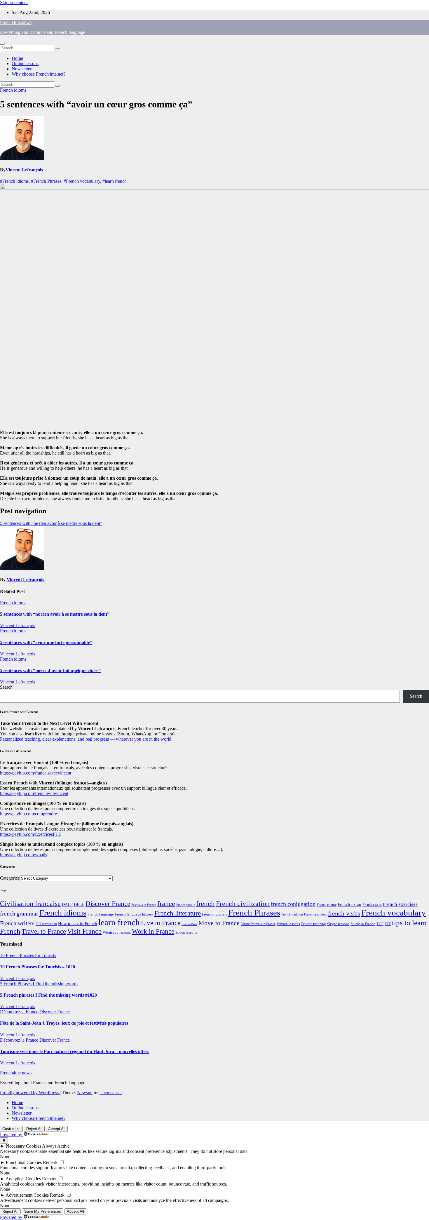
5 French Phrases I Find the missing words (39, 983)
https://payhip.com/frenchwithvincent (34, 793)
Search (6, 687)
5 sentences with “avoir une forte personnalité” (46, 642)
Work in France (153, 931)
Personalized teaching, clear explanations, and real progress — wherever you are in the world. (86, 739)
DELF (79, 904)
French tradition (292, 914)
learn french (119, 922)
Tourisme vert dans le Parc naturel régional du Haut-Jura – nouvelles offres (74, 1051)
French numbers (214, 914)
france (166, 903)
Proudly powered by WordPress (30, 1092)
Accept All (56, 1129)
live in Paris (189, 924)
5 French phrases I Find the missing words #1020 (48, 995)
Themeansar (111, 1092)
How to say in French (77, 923)
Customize (11, 1129)
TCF (379, 924)
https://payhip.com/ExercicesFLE (30, 834)
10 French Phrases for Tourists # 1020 (37, 966)
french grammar (19, 913)
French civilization (243, 903)
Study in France (362, 924)
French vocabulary (393, 912)
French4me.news (16, 22)
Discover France (108, 903)
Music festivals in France (258, 924)
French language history (134, 914)
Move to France (219, 923)
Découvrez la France (19, 1011)
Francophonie (185, 904)
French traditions (315, 914)
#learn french (114, 181)
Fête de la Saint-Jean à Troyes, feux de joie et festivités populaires (64, 1023)
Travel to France (44, 931)
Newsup (85, 1092)
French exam (349, 904)
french (205, 903)
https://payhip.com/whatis (23, 854)
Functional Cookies (24, 1162)
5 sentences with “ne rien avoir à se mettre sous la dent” (51, 523)
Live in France (160, 923)
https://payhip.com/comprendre (28, 813)
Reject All (34, 1129)
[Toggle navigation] (2, 44)
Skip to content (14, 2)
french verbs (344, 913)
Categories (10, 878)
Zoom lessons (186, 932)
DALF (67, 904)
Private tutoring (313, 924)
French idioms (13, 90)
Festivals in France (143, 904)
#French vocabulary (82, 181)
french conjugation (293, 904)
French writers (17, 923)
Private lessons (288, 924)
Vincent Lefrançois (24, 169)
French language (101, 914)
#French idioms (14, 181)
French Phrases (254, 912)
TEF (388, 924)
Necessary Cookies (23, 1146)
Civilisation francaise (30, 903)
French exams (372, 905)
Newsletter (22, 68)
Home (17, 58)
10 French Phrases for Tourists (28, 955)
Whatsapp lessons (117, 932)
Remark (50, 1162)
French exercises (400, 904)
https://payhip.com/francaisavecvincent (35, 772)
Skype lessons (338, 924)
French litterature (177, 913)
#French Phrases (46, 181)
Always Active (55, 1146)
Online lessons (25, 63)
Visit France (84, 931)
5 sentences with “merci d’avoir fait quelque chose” (50, 670)
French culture (326, 905)
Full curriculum (46, 924)
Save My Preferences (42, 1211)
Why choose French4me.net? (38, 74)
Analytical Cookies (23, 1178)
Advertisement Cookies (27, 1195)
